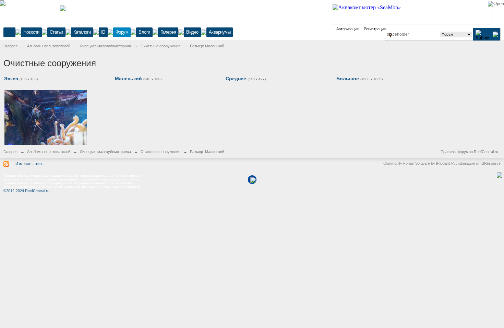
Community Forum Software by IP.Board (416, 163)
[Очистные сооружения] (45, 116)
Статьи (56, 32)
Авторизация (347, 29)
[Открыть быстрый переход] (390, 35)
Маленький (128, 78)
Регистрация (375, 29)
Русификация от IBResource (475, 163)
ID (103, 32)
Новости (31, 32)
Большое (347, 78)
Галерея (168, 32)
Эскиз (11, 78)
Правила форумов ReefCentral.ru (469, 152)
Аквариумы (220, 32)
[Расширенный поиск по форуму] (495, 34)
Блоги (144, 32)
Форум (122, 32)
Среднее (236, 78)
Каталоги (82, 32)
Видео (192, 32)
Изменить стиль (29, 164)
